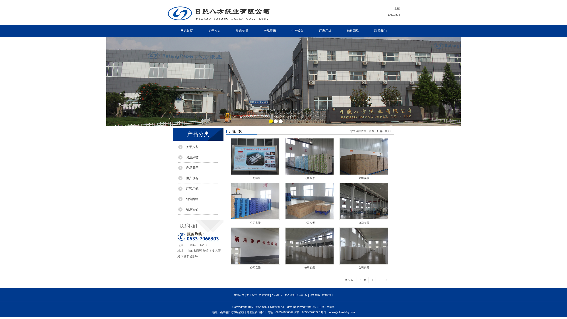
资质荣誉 (242, 31)
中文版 (396, 8)
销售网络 (353, 31)
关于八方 (214, 31)
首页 (371, 131)
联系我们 (380, 31)
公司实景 (255, 178)
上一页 (363, 280)
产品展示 (270, 31)
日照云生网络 (327, 307)
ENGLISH (394, 14)
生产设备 (297, 31)
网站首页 (187, 31)
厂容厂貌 (325, 31)
